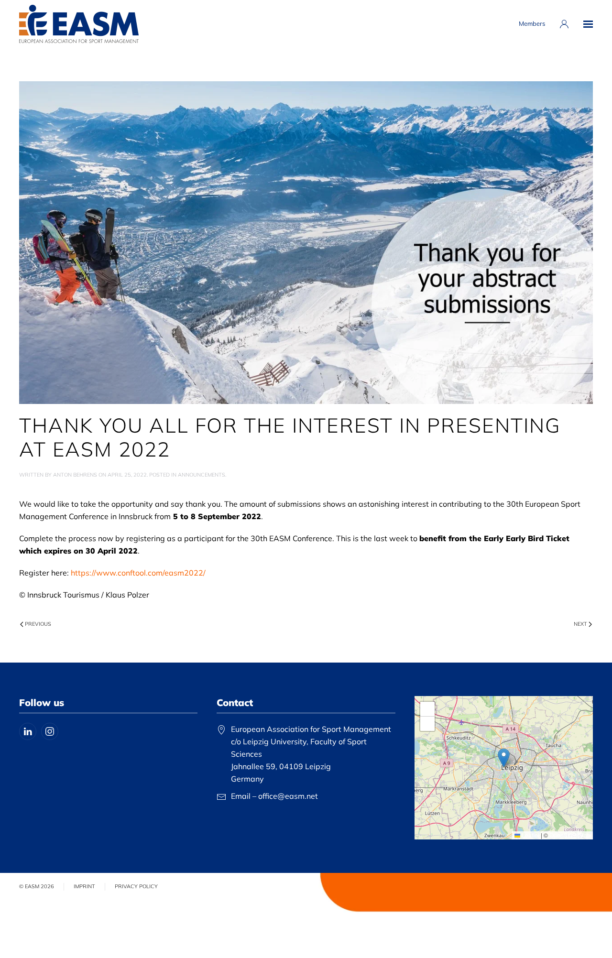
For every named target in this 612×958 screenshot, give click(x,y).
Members (532, 23)
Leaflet (529, 835)
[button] (588, 24)
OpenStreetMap (569, 835)
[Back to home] (79, 24)
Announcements (201, 474)
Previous (38, 624)
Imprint (84, 886)
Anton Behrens (75, 474)
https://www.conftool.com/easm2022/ (138, 572)
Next (580, 624)
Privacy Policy (136, 886)
